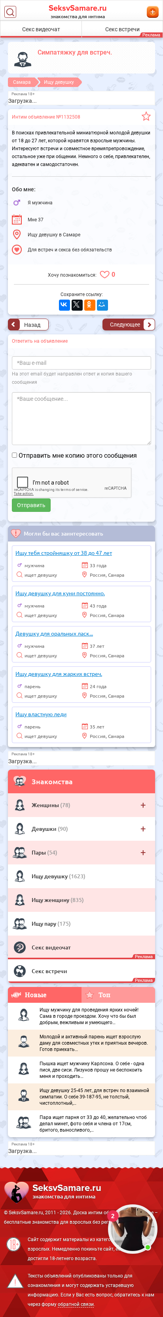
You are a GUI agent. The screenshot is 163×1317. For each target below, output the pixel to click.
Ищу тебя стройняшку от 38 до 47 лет (63, 552)
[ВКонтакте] (64, 305)
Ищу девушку (50, 876)
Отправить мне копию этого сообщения (78, 455)
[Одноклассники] (89, 305)
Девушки (45, 828)
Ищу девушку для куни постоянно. (60, 592)
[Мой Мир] (102, 305)
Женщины (46, 805)
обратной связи (76, 1304)
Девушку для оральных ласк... (54, 633)
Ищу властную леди (40, 713)
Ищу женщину (51, 900)
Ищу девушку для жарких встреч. (58, 673)
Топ (104, 995)
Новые (36, 995)
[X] (77, 305)
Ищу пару (44, 923)
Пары (39, 852)
